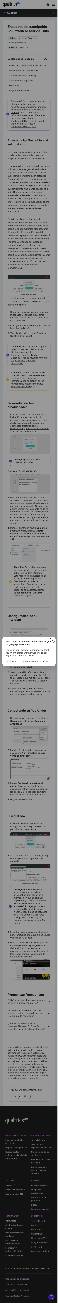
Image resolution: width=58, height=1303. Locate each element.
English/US (11, 661)
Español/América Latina (33, 661)
